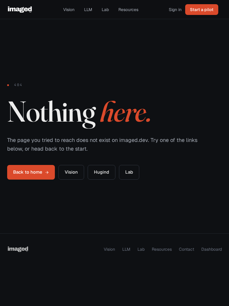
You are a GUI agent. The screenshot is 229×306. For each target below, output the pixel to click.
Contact (186, 249)
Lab (105, 9)
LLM (88, 9)
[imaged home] (20, 9)
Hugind (101, 172)
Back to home (27, 172)
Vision (69, 9)
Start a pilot (201, 9)
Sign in (175, 9)
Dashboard (211, 249)
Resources (128, 9)
